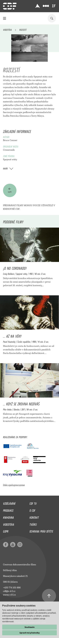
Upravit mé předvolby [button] (29, 633)
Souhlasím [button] (30, 627)
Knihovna (8, 517)
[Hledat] (52, 18)
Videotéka (7, 29)
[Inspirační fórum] (54, 6)
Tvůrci (33, 524)
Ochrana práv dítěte (41, 531)
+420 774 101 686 (12, 587)
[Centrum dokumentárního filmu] (9, 6)
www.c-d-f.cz (9, 594)
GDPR (5, 531)
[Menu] (4, 18)
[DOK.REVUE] (46, 6)
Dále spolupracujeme (14, 485)
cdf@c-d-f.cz (9, 591)
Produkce (8, 510)
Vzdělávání (9, 503)
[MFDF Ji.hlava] (37, 6)
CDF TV (33, 503)
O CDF (32, 510)
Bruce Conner (10, 140)
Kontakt (34, 517)
